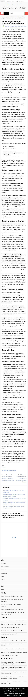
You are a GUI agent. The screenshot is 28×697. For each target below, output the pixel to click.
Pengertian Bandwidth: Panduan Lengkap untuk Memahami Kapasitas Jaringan (21, 478)
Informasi (4, 467)
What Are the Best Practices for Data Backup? (12, 621)
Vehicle (2, 589)
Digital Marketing (5, 566)
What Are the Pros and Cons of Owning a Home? (13, 640)
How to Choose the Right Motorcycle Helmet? (12, 596)
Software (3, 579)
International (4, 573)
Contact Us (8, 1)
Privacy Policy (15, 1)
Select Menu (2, 13)
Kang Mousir (13, 691)
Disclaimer (21, 1)
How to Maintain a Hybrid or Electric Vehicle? (12, 609)
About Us (3, 1)
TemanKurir (10, 695)
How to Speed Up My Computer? (9, 634)
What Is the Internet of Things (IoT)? (10, 627)
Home (3, 16)
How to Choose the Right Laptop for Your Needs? (13, 630)
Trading (3, 586)
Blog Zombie (18, 695)
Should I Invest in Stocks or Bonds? (9, 655)
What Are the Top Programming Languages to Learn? (14, 624)
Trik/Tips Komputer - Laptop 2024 (14, 4)
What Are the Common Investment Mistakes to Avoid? (14, 652)
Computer (3, 563)
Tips (2, 583)
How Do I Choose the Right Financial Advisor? (12, 649)
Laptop (2, 576)
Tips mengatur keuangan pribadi (12, 16)
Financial (3, 570)
